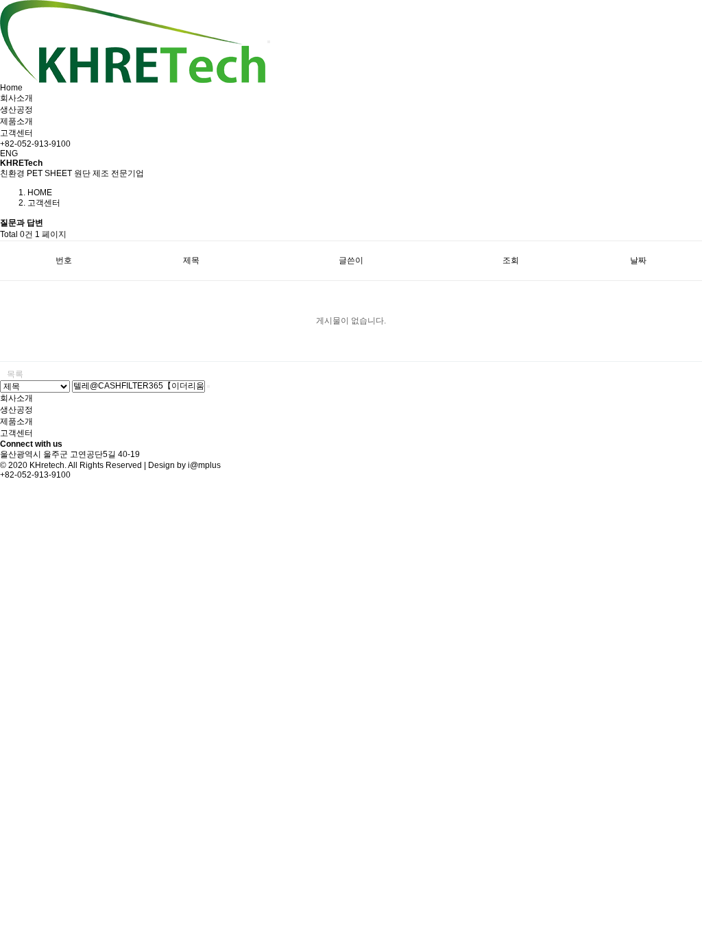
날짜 (638, 260)
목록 (15, 374)
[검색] (208, 386)
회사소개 (16, 398)
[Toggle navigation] (268, 41)
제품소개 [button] (16, 121)
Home (11, 88)
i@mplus (204, 465)
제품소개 (16, 421)
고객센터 (16, 133)
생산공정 (16, 109)
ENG (9, 153)
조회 (511, 260)
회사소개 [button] (16, 98)
